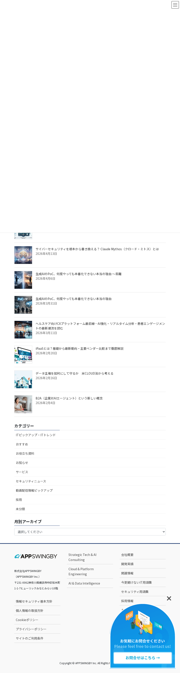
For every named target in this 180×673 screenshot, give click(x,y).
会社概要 (127, 554)
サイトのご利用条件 (29, 638)
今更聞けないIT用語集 (136, 582)
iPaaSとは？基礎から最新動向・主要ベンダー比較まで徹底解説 (79, 348)
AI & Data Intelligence (84, 583)
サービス (22, 472)
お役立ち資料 (25, 453)
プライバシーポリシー (31, 629)
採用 (19, 499)
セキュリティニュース (31, 481)
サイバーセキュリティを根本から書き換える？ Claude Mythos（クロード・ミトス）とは (97, 249)
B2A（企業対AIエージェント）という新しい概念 (69, 398)
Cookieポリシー (27, 620)
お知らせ (22, 462)
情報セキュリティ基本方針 (34, 601)
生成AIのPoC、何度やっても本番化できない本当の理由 (74, 298)
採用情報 (127, 601)
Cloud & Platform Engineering (81, 571)
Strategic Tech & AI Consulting (82, 557)
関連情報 (127, 573)
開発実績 (127, 564)
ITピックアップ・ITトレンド (36, 435)
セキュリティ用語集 (135, 591)
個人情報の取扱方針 (29, 610)
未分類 (20, 509)
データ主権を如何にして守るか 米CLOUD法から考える (74, 373)
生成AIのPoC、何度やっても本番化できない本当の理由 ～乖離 (78, 274)
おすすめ (22, 444)
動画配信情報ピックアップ (34, 490)
